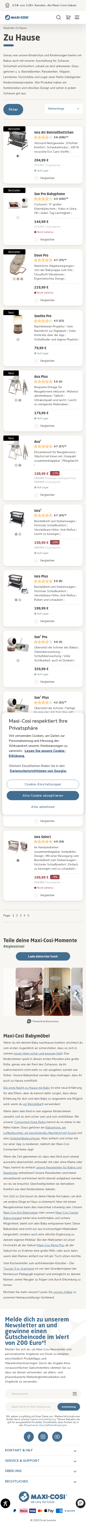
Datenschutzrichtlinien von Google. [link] (38, 771)
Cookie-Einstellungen (43, 784)
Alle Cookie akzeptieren (43, 795)
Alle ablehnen (43, 806)
